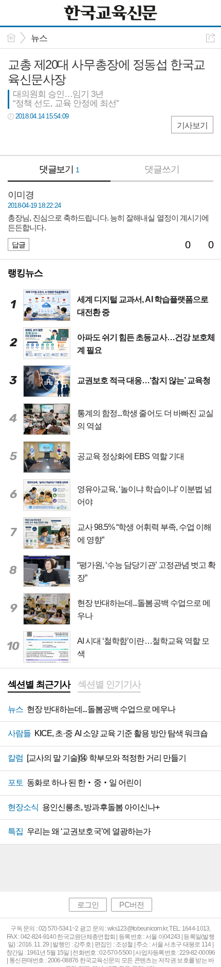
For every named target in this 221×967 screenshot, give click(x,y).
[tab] (39, 685)
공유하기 (210, 38)
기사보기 (192, 125)
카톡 (58, 137)
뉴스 (39, 38)
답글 (18, 245)
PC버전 (131, 904)
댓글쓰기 (161, 169)
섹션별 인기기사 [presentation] (109, 684)
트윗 (37, 137)
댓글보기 (59, 169)
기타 (78, 137)
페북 (17, 137)
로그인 (88, 904)
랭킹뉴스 (25, 273)
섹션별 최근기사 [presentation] (39, 684)
